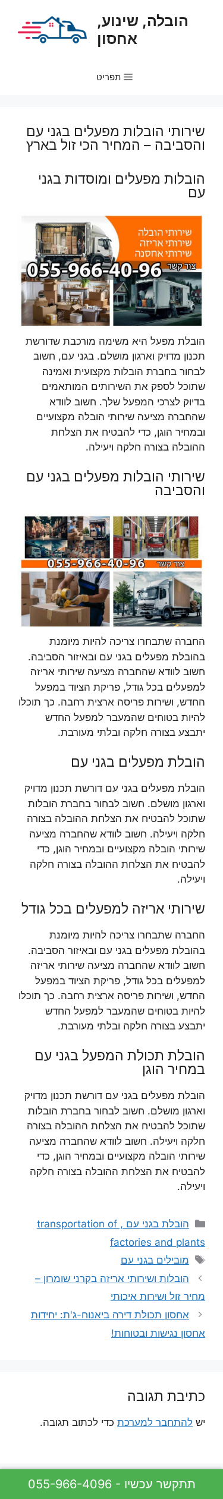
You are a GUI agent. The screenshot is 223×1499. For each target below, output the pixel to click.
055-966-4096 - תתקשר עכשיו (112, 1484)
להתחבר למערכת (155, 1422)
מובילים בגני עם (155, 1260)
